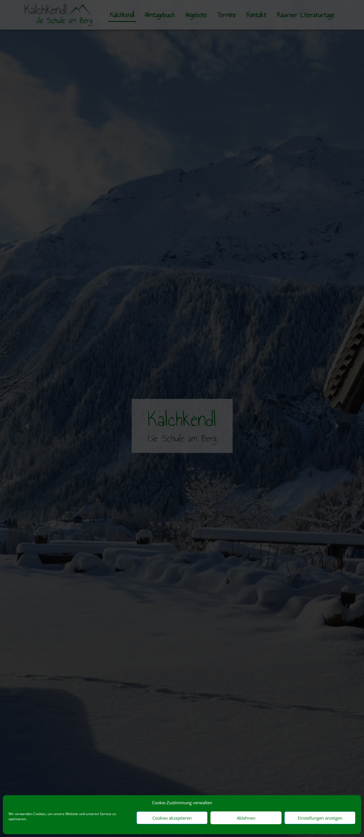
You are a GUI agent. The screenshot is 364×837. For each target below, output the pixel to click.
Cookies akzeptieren (172, 818)
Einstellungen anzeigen (320, 818)
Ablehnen (246, 818)
